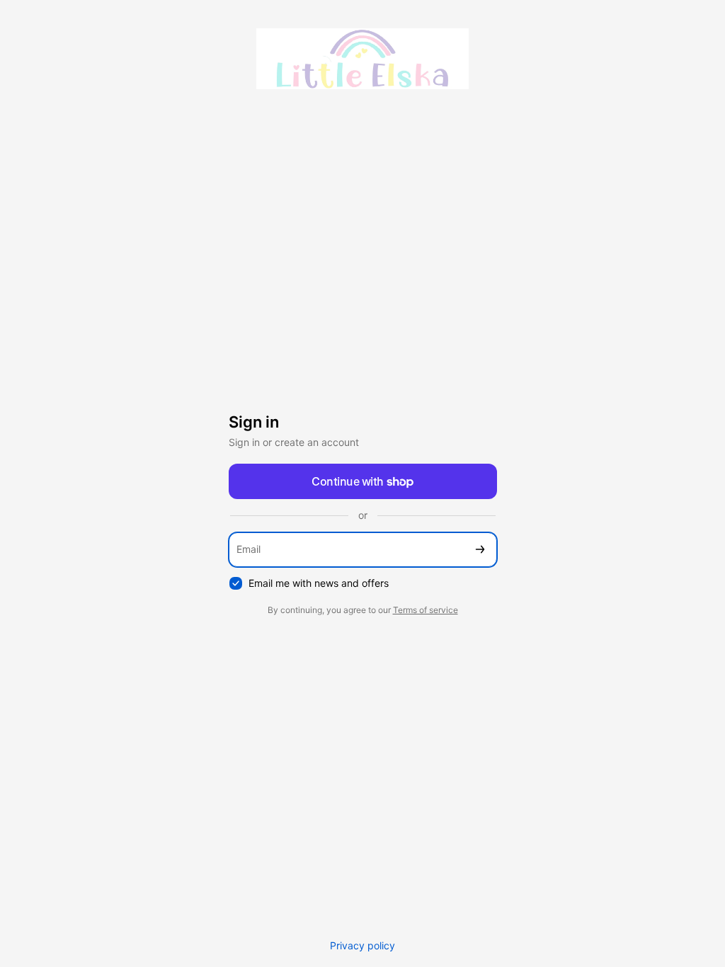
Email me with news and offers (319, 583)
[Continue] (480, 549)
